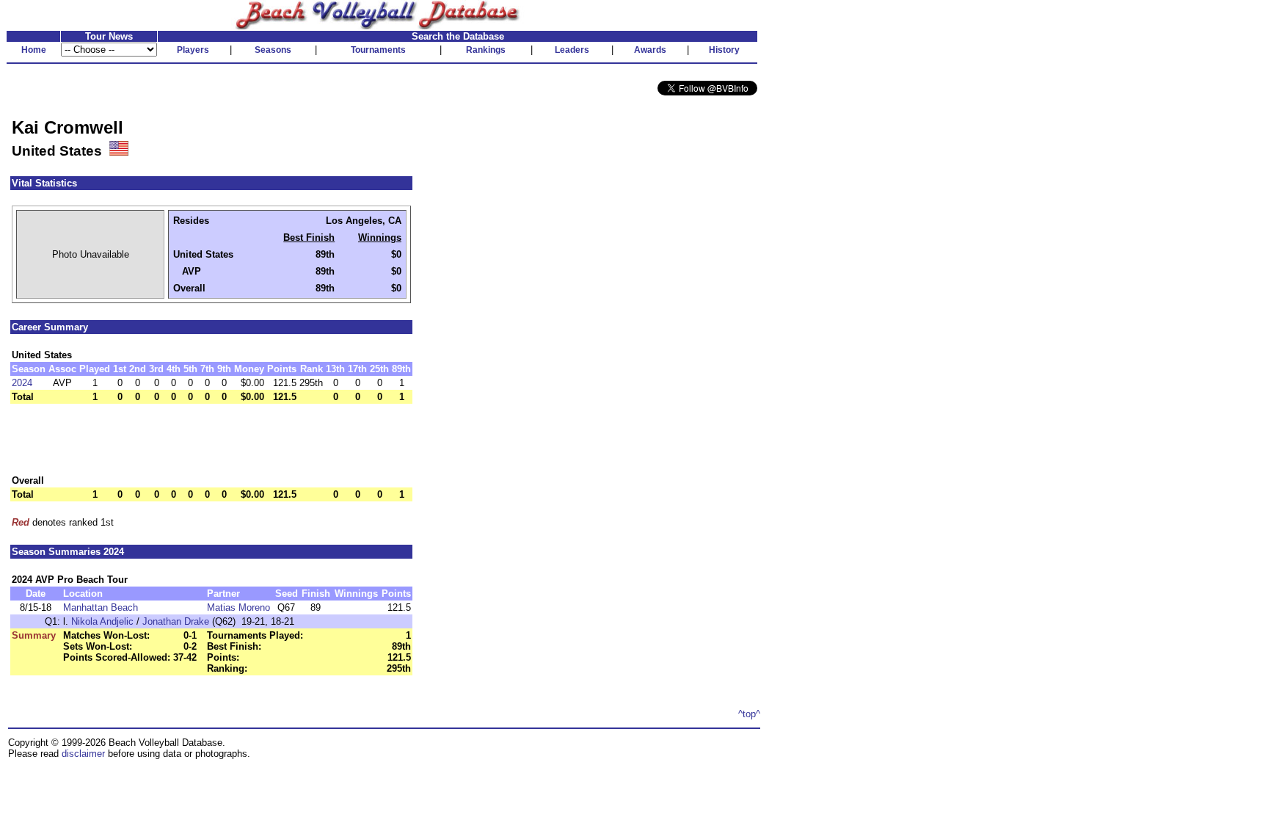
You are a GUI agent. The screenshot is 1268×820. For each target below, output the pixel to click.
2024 (22, 382)
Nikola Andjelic (102, 621)
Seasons (273, 50)
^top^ (749, 713)
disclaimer (83, 753)
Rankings (486, 50)
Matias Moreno (238, 607)
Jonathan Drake (175, 621)
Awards (650, 50)
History (724, 50)
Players (193, 50)
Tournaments (378, 50)
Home (33, 50)
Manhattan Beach (100, 607)
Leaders (572, 50)
